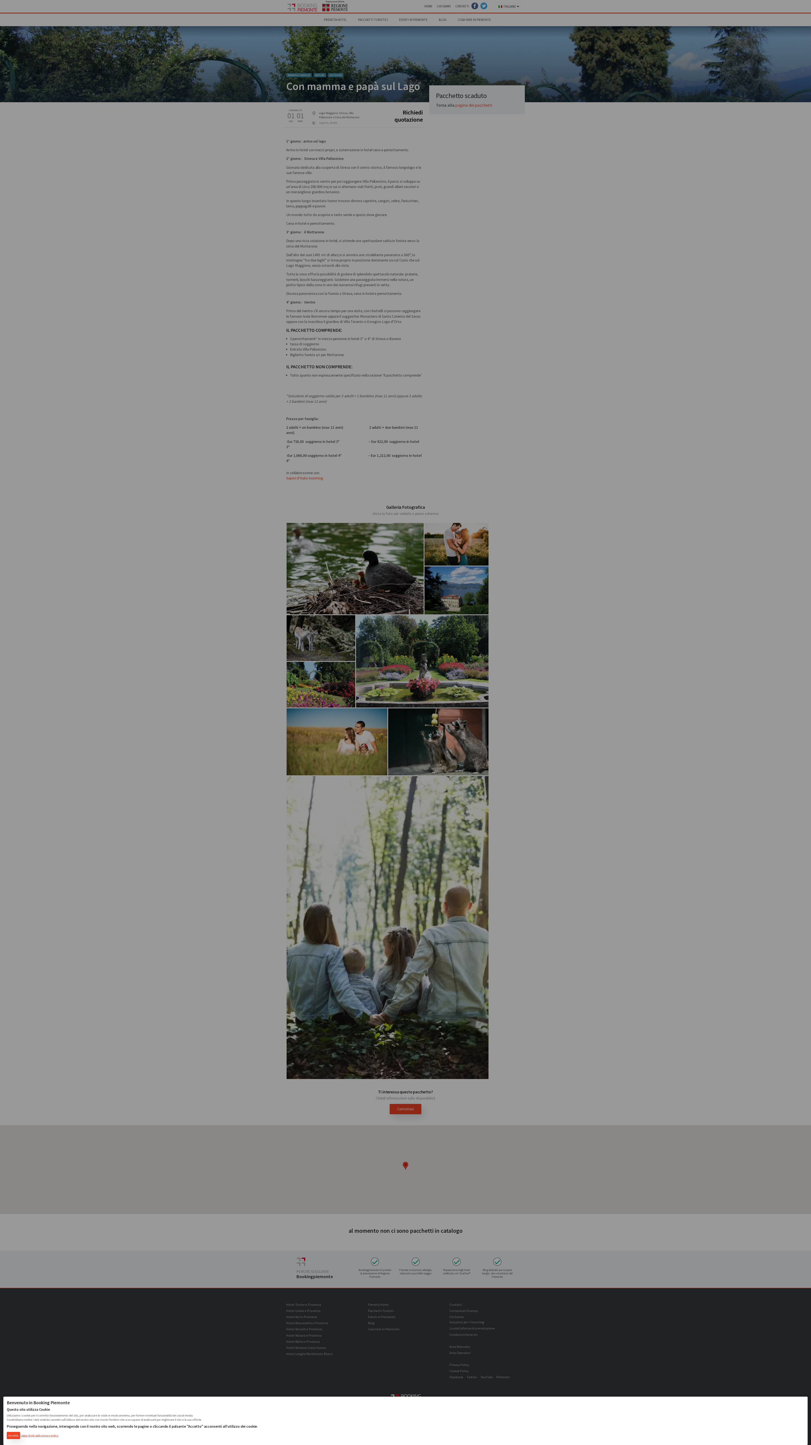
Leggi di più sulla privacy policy (40, 1435)
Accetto (13, 1435)
